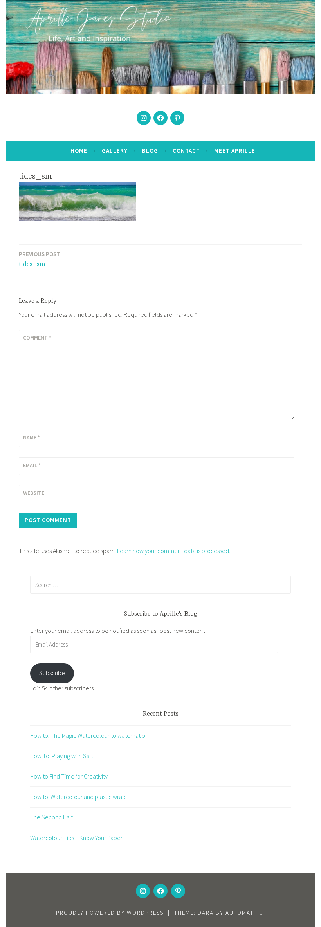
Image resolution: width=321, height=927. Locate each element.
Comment (37, 337)
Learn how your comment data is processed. (173, 551)
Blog (150, 150)
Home (78, 150)
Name (31, 437)
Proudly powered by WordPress (110, 912)
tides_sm (39, 259)
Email (32, 465)
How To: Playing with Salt (61, 756)
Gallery (115, 150)
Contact (186, 150)
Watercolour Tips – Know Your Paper (76, 838)
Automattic (244, 912)
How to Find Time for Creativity (69, 776)
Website (33, 492)
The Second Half (51, 817)
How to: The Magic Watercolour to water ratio (87, 735)
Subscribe (52, 673)
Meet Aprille (234, 150)
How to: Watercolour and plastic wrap (78, 797)
